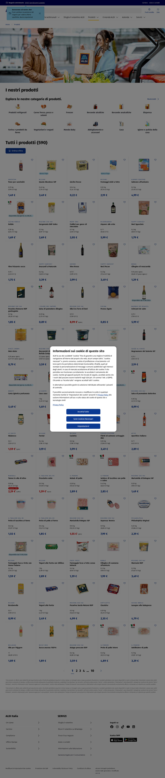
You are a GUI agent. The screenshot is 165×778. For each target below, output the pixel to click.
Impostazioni (83, 426)
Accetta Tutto (83, 411)
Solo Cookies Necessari (83, 418)
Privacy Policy (103, 395)
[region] (83, 389)
